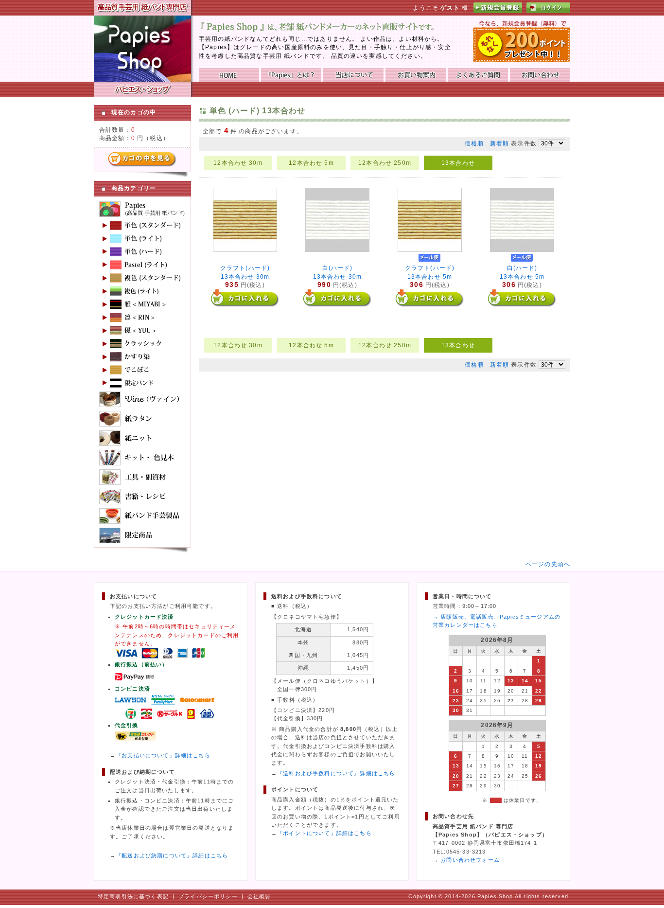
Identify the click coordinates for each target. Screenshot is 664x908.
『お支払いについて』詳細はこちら (163, 755)
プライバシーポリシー (208, 896)
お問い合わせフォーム (470, 860)
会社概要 (259, 896)
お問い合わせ (540, 75)
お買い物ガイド (415, 75)
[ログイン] (548, 11)
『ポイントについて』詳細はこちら (324, 833)
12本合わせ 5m (311, 163)
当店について (353, 75)
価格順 (474, 143)
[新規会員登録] (497, 11)
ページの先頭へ (547, 564)
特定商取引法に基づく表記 (133, 896)
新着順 (499, 143)
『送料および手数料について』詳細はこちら (336, 773)
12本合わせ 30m (237, 163)
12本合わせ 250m (384, 163)
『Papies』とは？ (291, 75)
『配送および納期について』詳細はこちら (172, 855)
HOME (229, 75)
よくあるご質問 (478, 75)
